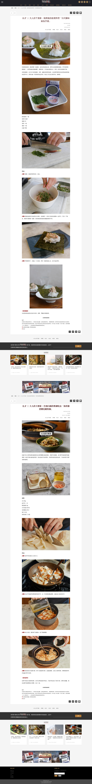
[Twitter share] (74, 13)
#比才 (57, 29)
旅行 (21, 5)
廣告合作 (64, 5)
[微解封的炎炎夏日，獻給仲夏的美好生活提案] (37, 365)
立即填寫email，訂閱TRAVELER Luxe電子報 (60, 771)
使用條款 (12, 777)
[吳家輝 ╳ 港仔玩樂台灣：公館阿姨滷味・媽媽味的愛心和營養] (18, 735)
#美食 (65, 29)
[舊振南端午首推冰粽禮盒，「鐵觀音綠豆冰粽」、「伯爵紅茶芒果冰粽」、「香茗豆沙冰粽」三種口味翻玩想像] (55, 365)
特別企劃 (52, 5)
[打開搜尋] (90, 2)
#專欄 (54, 29)
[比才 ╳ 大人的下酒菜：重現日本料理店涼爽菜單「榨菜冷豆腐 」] (37, 735)
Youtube (11, 775)
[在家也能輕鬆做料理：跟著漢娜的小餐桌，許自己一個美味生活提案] (73, 365)
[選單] (2, 2)
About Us (12, 770)
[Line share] (81, 13)
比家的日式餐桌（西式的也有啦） (29, 327)
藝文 (38, 5)
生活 (34, 5)
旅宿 (30, 5)
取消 (60, 775)
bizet (24, 328)
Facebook (12, 771)
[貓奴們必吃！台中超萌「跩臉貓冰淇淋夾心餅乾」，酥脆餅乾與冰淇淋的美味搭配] (55, 735)
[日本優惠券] (46, 387)
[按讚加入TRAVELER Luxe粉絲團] (79, 2)
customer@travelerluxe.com (46, 782)
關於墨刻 (70, 5)
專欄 (47, 5)
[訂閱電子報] (87, 2)
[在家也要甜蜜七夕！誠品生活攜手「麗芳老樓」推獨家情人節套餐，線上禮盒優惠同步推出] (73, 735)
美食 (25, 5)
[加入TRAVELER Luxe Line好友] (84, 2)
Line (11, 774)
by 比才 (68, 25)
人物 (42, 5)
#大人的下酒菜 (48, 29)
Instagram (12, 773)
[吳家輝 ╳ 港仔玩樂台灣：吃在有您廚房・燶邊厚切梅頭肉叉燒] (18, 365)
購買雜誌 (58, 5)
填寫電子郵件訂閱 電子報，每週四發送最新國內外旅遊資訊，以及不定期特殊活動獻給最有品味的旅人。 (31, 346)
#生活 (61, 29)
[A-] (11, 13)
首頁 (12, 8)
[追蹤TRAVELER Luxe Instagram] (82, 2)
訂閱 (78, 346)
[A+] (15, 13)
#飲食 (69, 29)
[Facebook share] (71, 13)
